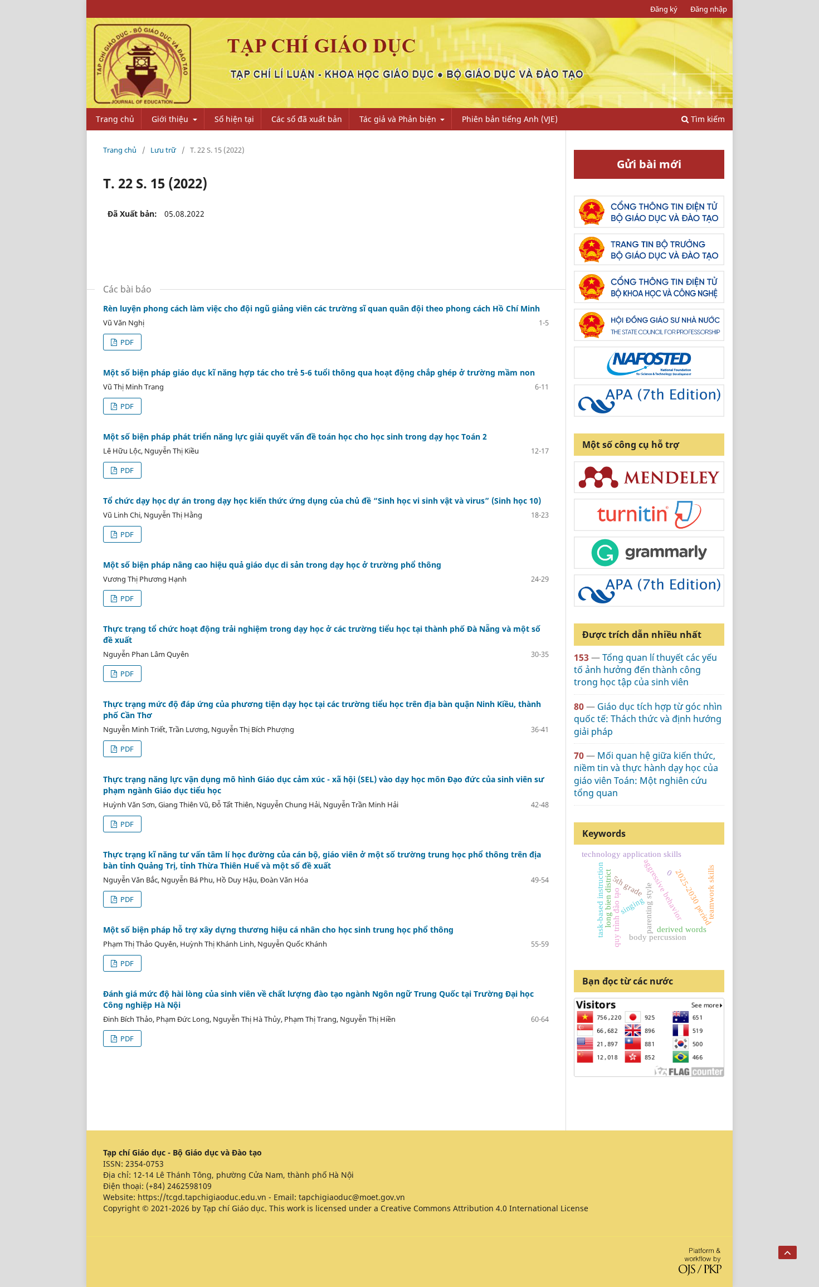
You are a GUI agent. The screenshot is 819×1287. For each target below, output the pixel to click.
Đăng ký (663, 9)
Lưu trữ (163, 150)
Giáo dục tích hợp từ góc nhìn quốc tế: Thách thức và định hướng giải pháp (648, 719)
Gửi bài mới (649, 164)
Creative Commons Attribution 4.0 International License (484, 1208)
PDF (126, 342)
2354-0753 (144, 1163)
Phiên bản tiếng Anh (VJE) (510, 119)
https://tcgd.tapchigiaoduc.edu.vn (202, 1197)
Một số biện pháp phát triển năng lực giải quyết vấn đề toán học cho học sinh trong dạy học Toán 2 (295, 436)
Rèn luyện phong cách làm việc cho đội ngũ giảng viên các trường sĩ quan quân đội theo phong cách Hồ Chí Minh (321, 308)
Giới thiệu (171, 119)
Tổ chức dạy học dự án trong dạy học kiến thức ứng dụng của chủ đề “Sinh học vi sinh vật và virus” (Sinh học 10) (322, 500)
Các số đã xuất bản (306, 119)
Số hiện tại (234, 119)
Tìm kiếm (707, 119)
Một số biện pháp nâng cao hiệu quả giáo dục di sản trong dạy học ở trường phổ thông (272, 564)
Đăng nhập (708, 9)
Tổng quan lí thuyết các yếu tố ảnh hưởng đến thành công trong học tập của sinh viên (645, 670)
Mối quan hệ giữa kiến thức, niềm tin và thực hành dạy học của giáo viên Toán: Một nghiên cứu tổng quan (646, 774)
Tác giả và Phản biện (398, 119)
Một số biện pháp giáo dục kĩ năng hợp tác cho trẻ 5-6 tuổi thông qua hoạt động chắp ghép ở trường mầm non (319, 372)
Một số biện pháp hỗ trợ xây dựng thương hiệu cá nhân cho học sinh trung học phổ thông (278, 929)
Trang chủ (115, 119)
